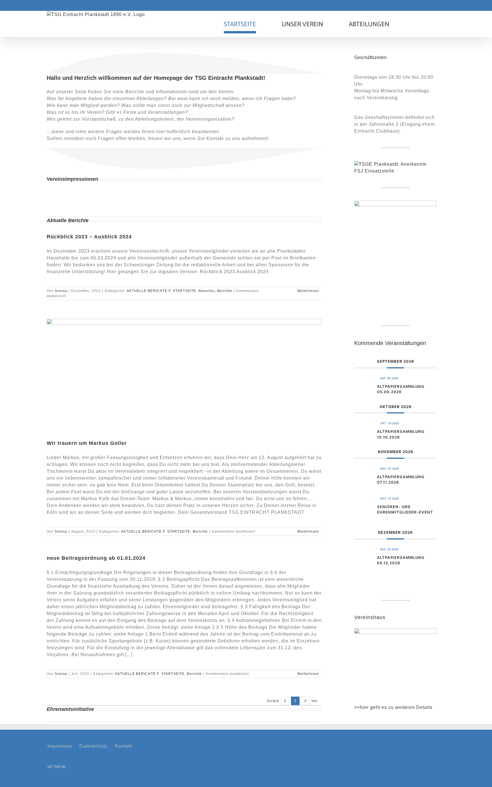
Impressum (60, 746)
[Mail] (67, 780)
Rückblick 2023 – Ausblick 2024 (89, 237)
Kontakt (123, 746)
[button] (417, 24)
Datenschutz (93, 746)
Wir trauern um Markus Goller (87, 443)
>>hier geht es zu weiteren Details (393, 707)
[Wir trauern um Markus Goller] (184, 375)
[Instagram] (58, 780)
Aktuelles (206, 291)
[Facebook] (50, 780)
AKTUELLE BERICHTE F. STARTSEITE (161, 291)
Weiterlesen (308, 291)
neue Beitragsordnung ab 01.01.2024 (96, 558)
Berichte (224, 291)
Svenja (61, 291)
